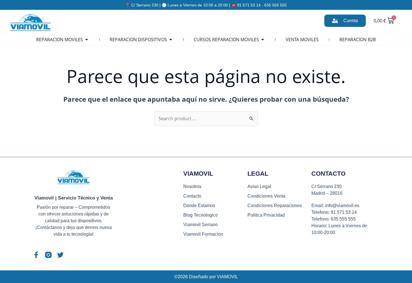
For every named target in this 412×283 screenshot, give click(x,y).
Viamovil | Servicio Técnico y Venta (73, 198)
